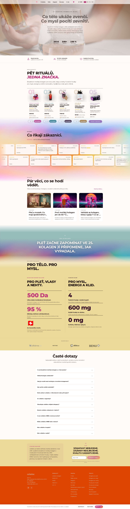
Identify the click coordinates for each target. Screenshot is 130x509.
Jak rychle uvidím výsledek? (45, 387)
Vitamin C (54, 482)
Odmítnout (81, 506)
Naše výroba (74, 478)
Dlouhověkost (92, 487)
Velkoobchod (74, 489)
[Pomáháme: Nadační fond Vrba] (73, 2)
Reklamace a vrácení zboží (77, 487)
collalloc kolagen (56, 476)
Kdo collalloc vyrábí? (43, 433)
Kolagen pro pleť (93, 476)
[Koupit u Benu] (94, 346)
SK (87, 1)
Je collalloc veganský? (44, 398)
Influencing (74, 491)
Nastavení (90, 506)
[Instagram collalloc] (28, 488)
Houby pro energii (93, 485)
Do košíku (37, 121)
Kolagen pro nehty (94, 480)
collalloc (30, 474)
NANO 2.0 (54, 478)
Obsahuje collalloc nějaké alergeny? (48, 404)
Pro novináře (74, 494)
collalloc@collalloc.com (32, 484)
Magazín (55, 2)
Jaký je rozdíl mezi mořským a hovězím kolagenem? (53, 381)
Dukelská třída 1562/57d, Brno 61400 (38, 479)
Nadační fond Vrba (94, 494)
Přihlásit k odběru (93, 457)
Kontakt (73, 485)
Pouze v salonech (95, 121)
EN (92, 1)
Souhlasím (99, 506)
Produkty (43, 2)
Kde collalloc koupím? (44, 427)
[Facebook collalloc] (31, 488)
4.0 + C (54, 485)
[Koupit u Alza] (75, 346)
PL (90, 1)
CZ (85, 1)
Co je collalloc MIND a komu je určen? (48, 416)
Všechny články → (98, 189)
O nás (67, 2)
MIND (53, 480)
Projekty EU (74, 496)
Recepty (62, 2)
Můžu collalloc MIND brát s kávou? (47, 421)
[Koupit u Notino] (55, 346)
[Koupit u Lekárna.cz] (35, 346)
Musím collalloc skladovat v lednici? (48, 410)
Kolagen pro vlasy (93, 478)
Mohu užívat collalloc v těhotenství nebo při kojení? (53, 393)
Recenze (73, 482)
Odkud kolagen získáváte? (45, 375)
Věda (49, 2)
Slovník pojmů (92, 491)
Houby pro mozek (93, 482)
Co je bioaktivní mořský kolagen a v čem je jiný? (51, 370)
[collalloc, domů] (36, 1)
